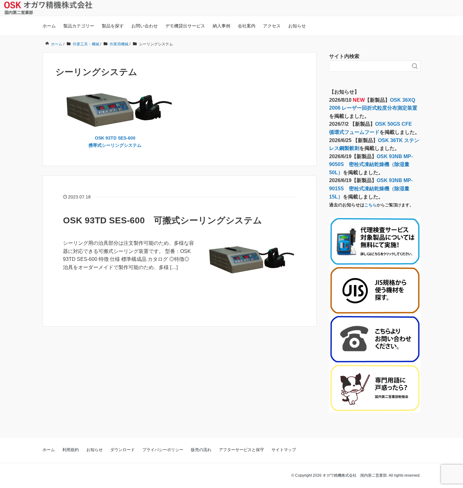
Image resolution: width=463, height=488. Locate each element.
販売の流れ (201, 449)
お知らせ (297, 25)
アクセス (272, 25)
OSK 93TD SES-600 (115, 138)
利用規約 (70, 449)
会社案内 (246, 25)
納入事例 (221, 25)
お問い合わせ (144, 25)
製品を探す (113, 25)
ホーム (49, 25)
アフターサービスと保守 (241, 449)
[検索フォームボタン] (415, 66)
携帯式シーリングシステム (115, 145)
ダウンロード (122, 449)
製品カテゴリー (78, 25)
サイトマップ (284, 449)
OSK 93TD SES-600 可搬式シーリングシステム (162, 220)
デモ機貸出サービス (185, 25)
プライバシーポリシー (162, 449)
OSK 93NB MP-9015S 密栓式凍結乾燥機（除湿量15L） (371, 188)
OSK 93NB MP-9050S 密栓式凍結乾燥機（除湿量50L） (371, 164)
